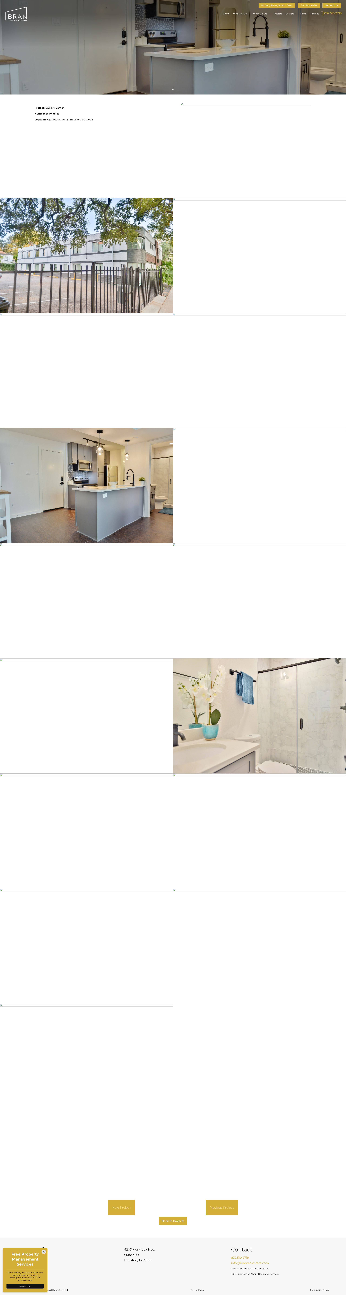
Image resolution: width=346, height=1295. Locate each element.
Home (226, 14)
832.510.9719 (333, 13)
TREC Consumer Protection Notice (250, 1268)
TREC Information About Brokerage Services (255, 1274)
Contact (314, 14)
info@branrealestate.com (250, 1263)
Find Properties (308, 5)
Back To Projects (173, 1221)
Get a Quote (331, 5)
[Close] (43, 1252)
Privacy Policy (197, 1290)
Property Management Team (276, 5)
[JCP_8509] (259, 1003)
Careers (290, 14)
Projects (277, 14)
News (303, 14)
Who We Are (240, 14)
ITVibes (325, 1290)
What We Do (260, 14)
